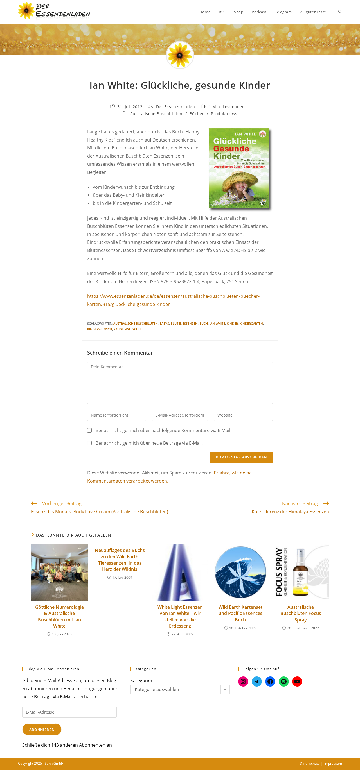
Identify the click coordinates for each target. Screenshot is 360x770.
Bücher (197, 113)
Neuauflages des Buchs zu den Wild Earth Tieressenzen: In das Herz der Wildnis (120, 559)
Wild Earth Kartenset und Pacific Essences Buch (240, 613)
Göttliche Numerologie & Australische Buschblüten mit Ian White (59, 616)
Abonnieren (42, 729)
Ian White (217, 323)
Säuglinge (122, 329)
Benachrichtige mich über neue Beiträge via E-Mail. (149, 443)
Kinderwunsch (99, 329)
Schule (138, 329)
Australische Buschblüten (156, 113)
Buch (203, 323)
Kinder (232, 323)
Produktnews (224, 113)
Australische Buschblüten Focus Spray (300, 613)
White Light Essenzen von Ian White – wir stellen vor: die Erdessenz (180, 616)
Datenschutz (310, 763)
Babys (164, 323)
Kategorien (142, 680)
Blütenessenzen (184, 323)
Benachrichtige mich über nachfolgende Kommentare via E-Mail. (163, 430)
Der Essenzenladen (175, 106)
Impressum (333, 763)
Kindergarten (251, 323)
